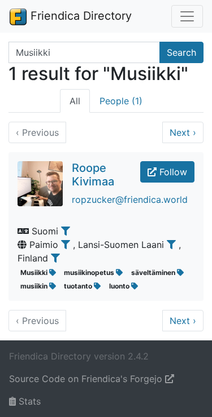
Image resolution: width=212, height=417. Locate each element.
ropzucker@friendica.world (130, 199)
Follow (172, 172)
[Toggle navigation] (187, 16)
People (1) (120, 101)
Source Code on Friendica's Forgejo (87, 378)
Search (181, 52)
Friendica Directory (79, 16)
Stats (28, 401)
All (75, 101)
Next (183, 132)
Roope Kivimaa (93, 174)
